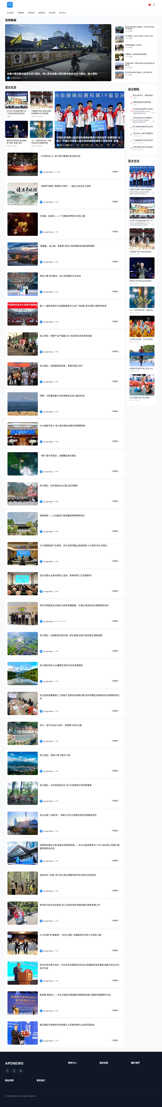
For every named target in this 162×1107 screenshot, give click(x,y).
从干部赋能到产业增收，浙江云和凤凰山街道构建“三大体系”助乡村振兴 (73, 545)
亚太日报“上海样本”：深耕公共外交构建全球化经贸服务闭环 (68, 815)
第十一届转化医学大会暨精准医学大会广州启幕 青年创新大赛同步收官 (73, 306)
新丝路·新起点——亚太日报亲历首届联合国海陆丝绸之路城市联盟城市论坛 (75, 995)
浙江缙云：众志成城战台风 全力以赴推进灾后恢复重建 (66, 785)
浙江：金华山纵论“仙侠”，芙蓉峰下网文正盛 (61, 725)
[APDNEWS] (10, 4)
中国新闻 (20, 13)
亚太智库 (10, 13)
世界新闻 (31, 13)
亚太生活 (62, 13)
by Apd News (16, 78)
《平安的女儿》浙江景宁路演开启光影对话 (60, 156)
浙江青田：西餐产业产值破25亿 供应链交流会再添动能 (66, 336)
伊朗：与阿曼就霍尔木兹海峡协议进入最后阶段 (62, 396)
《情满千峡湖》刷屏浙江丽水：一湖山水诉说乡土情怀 (65, 186)
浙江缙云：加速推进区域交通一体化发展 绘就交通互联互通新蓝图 (71, 635)
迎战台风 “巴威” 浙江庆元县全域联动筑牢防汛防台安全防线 (68, 875)
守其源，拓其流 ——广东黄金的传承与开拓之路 (62, 216)
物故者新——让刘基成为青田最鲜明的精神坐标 (62, 515)
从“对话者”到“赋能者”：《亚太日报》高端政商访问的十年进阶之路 (70, 935)
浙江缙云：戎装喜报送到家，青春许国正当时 (61, 366)
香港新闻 (41, 13)
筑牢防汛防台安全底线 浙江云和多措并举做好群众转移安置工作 (70, 905)
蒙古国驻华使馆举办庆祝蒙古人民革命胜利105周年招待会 (67, 1025)
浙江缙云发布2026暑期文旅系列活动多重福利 (61, 665)
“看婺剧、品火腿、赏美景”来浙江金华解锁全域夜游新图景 (67, 246)
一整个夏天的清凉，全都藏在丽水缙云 (58, 456)
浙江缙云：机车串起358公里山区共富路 (58, 485)
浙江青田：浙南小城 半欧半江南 (55, 755)
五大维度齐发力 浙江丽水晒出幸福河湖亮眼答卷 (62, 426)
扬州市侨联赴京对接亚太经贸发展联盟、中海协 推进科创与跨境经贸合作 (74, 605)
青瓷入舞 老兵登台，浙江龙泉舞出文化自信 (60, 276)
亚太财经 (52, 13)
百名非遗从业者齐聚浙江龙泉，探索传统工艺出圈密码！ (66, 575)
